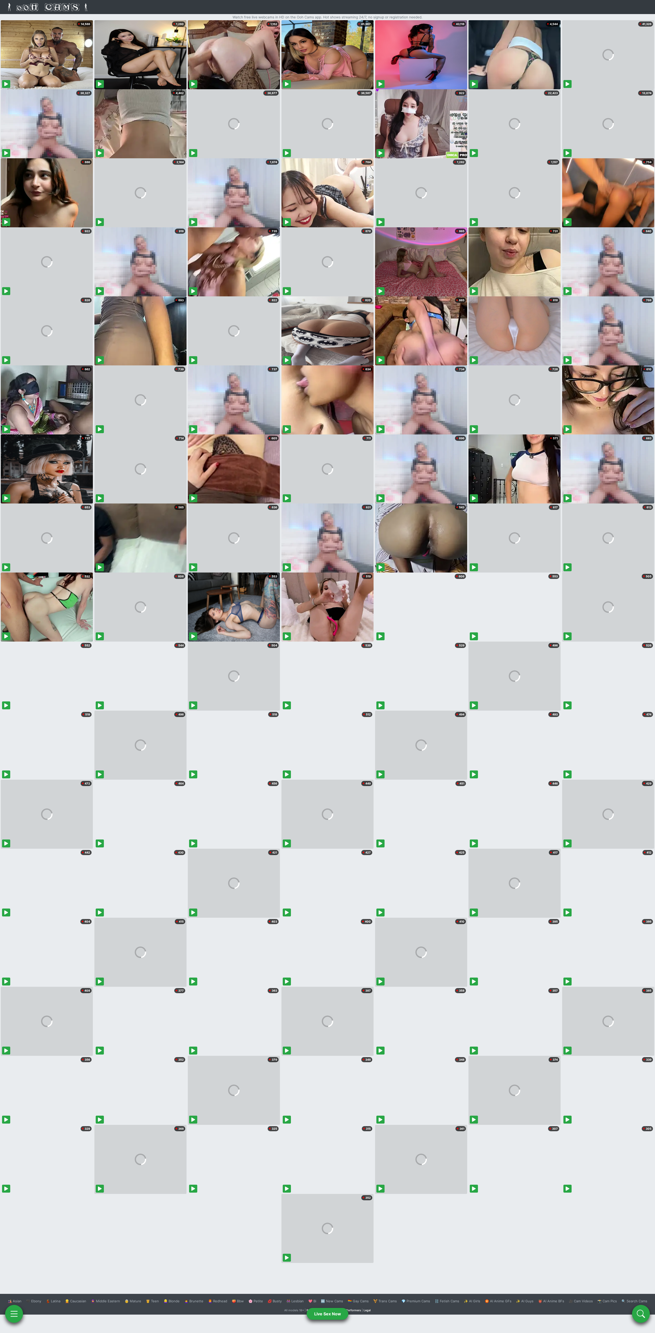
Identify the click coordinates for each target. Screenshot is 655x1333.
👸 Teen (152, 1301)
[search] (641, 1314)
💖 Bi (312, 1301)
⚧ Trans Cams (385, 1301)
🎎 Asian (14, 1301)
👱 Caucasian (75, 1301)
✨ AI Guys (524, 1301)
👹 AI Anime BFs (551, 1301)
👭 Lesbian (295, 1301)
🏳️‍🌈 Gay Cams (358, 1301)
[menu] (14, 1314)
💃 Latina (53, 1301)
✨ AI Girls (472, 1301)
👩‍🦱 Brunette (193, 1301)
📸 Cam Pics (607, 1301)
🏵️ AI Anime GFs (498, 1301)
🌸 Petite (255, 1301)
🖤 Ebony (33, 1301)
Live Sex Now (327, 1313)
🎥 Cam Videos (581, 1301)
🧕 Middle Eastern (105, 1301)
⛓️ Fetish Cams (447, 1301)
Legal (367, 1310)
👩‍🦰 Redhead (217, 1301)
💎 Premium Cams (415, 1301)
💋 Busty (275, 1301)
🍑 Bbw (238, 1301)
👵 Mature (133, 1301)
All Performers (351, 1310)
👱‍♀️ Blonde (171, 1301)
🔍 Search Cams (634, 1301)
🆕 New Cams (332, 1301)
